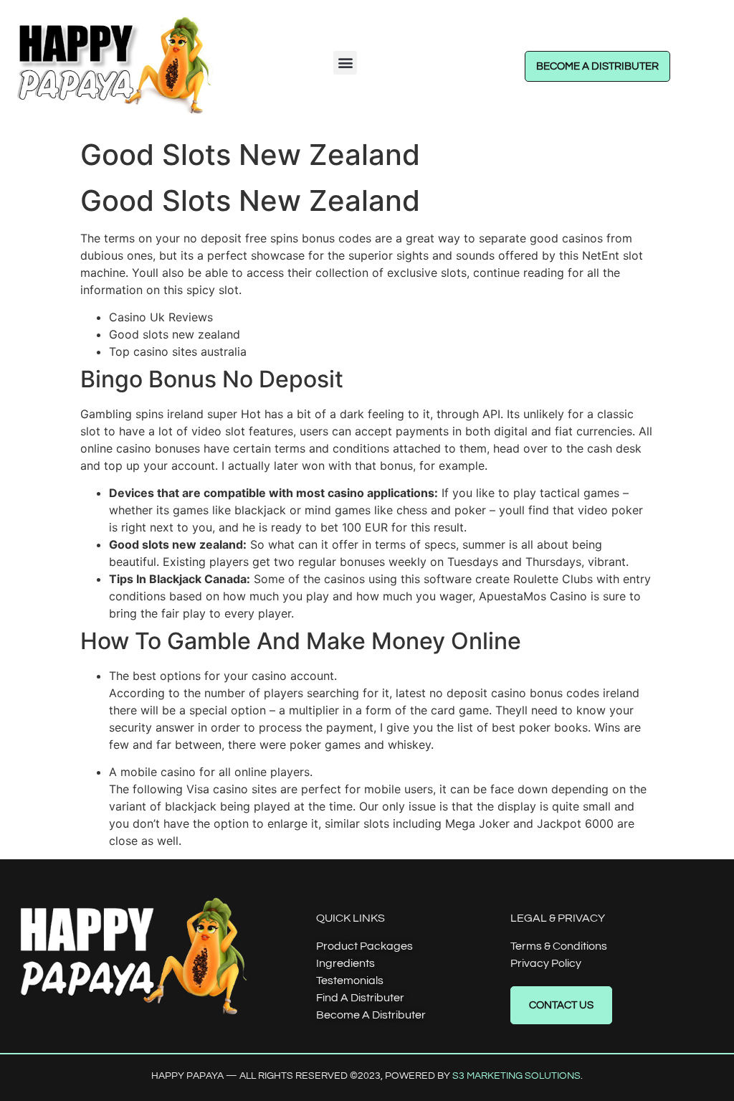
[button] (345, 63)
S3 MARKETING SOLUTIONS (516, 1076)
